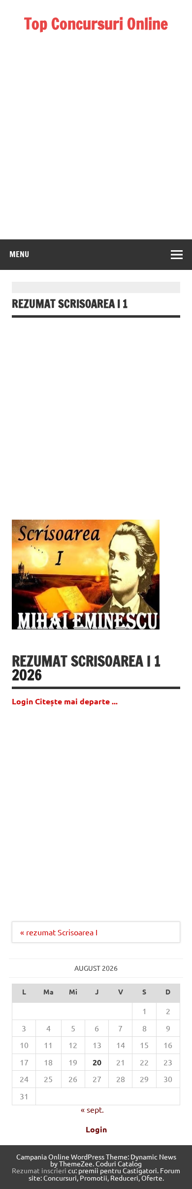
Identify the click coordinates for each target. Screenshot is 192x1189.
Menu (19, 254)
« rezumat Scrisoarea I (58, 932)
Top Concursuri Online (96, 23)
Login (96, 1129)
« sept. (92, 1109)
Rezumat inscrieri (39, 1170)
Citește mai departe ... (76, 701)
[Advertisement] (96, 128)
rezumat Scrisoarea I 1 (86, 661)
